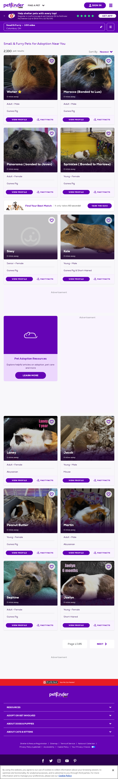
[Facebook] (43, 761)
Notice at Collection (86, 743)
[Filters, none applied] (110, 27)
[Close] (113, 770)
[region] (59, 772)
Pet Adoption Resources (30, 358)
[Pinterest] (75, 761)
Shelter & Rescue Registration (33, 743)
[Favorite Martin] (108, 494)
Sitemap (53, 743)
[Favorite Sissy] (52, 220)
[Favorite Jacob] (108, 421)
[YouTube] (67, 761)
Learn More (31, 375)
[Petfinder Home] (14, 5)
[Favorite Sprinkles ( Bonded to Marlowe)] (108, 133)
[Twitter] (51, 761)
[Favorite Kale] (108, 220)
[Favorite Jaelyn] (108, 566)
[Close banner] (4, 15)
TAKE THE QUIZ (100, 206)
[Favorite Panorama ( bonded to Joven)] (52, 133)
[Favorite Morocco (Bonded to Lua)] (108, 61)
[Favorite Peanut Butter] (52, 494)
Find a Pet (34, 5)
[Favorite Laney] (52, 421)
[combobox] (106, 51)
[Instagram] (59, 761)
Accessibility (48, 747)
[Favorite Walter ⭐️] (52, 61)
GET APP (107, 15)
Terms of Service (68, 743)
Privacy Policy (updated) (30, 747)
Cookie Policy (63, 747)
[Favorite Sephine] (52, 566)
